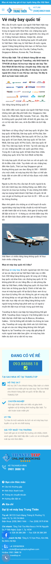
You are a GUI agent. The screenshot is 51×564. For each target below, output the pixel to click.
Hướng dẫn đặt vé (13, 499)
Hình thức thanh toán (14, 490)
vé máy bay (15, 270)
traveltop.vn (15, 555)
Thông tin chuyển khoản (15, 495)
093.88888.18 (25, 363)
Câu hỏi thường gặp (13, 487)
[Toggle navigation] (3, 9)
